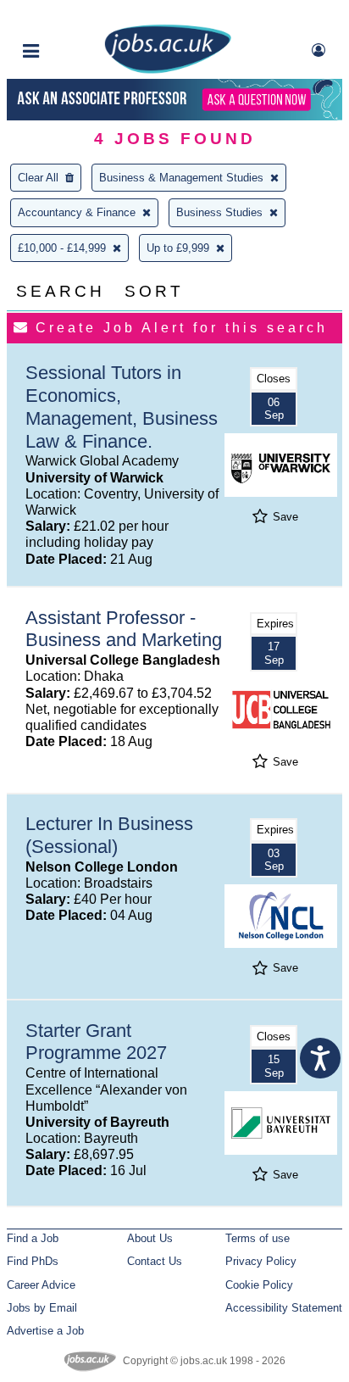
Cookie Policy (259, 1285)
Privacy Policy (260, 1261)
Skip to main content (68, 15)
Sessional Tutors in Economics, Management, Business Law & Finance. (121, 407)
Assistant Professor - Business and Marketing (123, 629)
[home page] (167, 70)
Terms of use (257, 1238)
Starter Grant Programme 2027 (96, 1042)
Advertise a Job (45, 1330)
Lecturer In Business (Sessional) (109, 835)
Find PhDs (32, 1261)
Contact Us (154, 1261)
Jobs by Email (42, 1307)
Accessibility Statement (283, 1307)
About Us (150, 1238)
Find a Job (32, 1238)
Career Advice (41, 1285)
